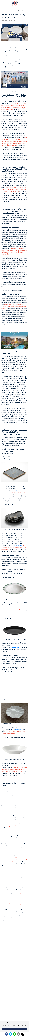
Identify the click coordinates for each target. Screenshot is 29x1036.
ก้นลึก (17, 607)
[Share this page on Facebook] (6, 1034)
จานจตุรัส (15, 491)
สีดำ (16, 647)
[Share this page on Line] (14, 1034)
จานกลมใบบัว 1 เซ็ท (17, 545)
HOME (2, 9)
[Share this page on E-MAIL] (18, 1034)
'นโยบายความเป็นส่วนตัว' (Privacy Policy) (14, 1026)
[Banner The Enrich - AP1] (14, 79)
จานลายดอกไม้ (19, 730)
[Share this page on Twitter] (10, 1034)
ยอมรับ (14, 1029)
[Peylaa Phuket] (14, 340)
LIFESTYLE (9, 9)
